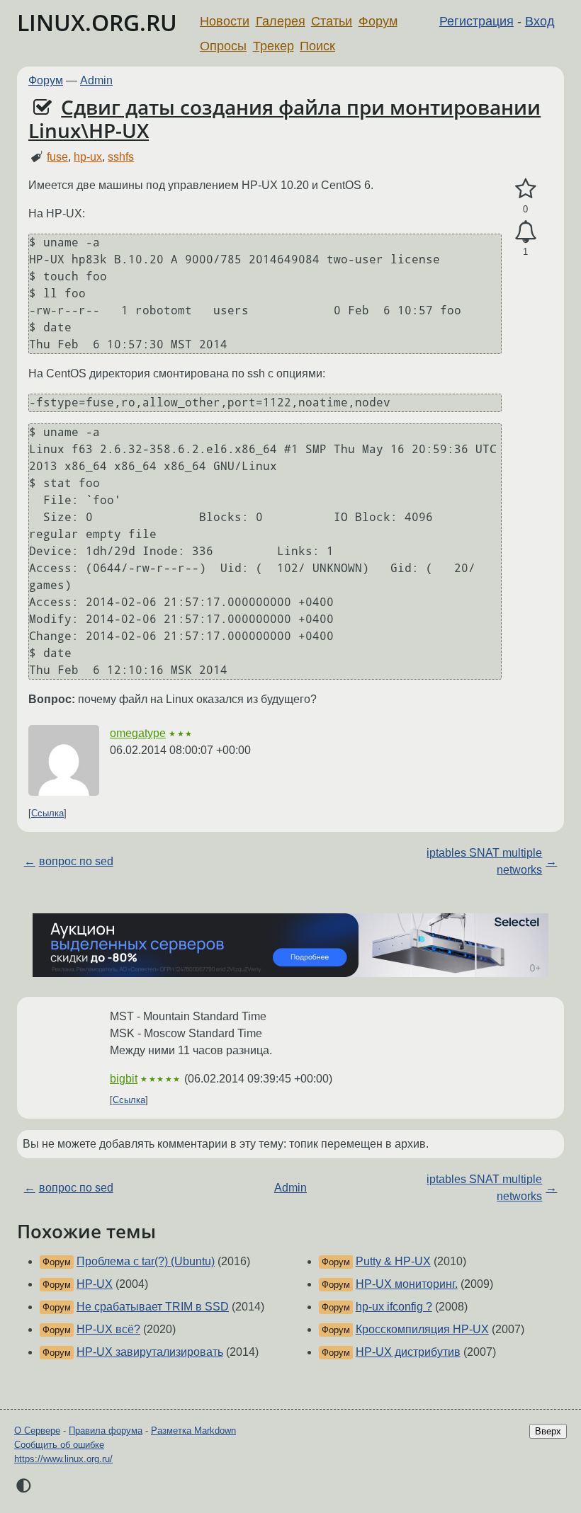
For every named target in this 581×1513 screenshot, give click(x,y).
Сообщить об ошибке (59, 1444)
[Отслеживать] (525, 232)
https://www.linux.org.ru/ (63, 1459)
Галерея (280, 21)
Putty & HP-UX (393, 1261)
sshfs (121, 157)
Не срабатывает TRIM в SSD (153, 1307)
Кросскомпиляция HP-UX (422, 1329)
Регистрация (476, 21)
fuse (57, 157)
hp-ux (88, 157)
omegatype (138, 733)
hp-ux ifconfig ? (394, 1307)
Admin (96, 80)
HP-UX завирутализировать (150, 1352)
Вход (540, 21)
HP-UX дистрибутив (408, 1352)
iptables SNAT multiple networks (484, 861)
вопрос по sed (76, 861)
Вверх (548, 1431)
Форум (378, 21)
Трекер (273, 46)
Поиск (317, 46)
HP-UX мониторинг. (407, 1284)
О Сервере (37, 1430)
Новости (224, 21)
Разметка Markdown (193, 1430)
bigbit (123, 1079)
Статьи (331, 21)
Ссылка (47, 813)
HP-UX (95, 1284)
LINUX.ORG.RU (97, 22)
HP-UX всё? (108, 1329)
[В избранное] (525, 189)
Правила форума (105, 1430)
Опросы (223, 46)
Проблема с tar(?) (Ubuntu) (146, 1261)
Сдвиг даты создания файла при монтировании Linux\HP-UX (284, 118)
